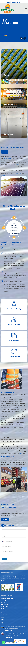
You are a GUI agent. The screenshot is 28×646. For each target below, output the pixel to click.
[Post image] (2, 627)
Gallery (20, 453)
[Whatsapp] (3, 642)
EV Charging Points (18, 173)
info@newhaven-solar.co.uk (14, 2)
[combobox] (14, 546)
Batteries (3, 175)
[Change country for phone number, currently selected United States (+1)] (3, 541)
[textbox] (13, 546)
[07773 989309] (3, 525)
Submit (4, 559)
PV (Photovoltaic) (7, 158)
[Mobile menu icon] (26, 8)
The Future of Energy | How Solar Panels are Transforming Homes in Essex (15, 634)
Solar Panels (16, 164)
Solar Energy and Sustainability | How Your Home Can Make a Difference (15, 627)
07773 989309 (15, 1)
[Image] (14, 64)
